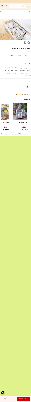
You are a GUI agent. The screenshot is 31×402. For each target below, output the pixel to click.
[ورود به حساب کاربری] (6, 6)
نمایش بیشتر (28, 75)
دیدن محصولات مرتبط (23, 399)
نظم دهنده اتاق (3, 11)
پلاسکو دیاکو (27, 11)
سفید (25, 55)
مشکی (11, 55)
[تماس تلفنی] (2, 392)
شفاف (19, 55)
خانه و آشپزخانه (19, 11)
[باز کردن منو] (28, 6)
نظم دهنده (11, 11)
